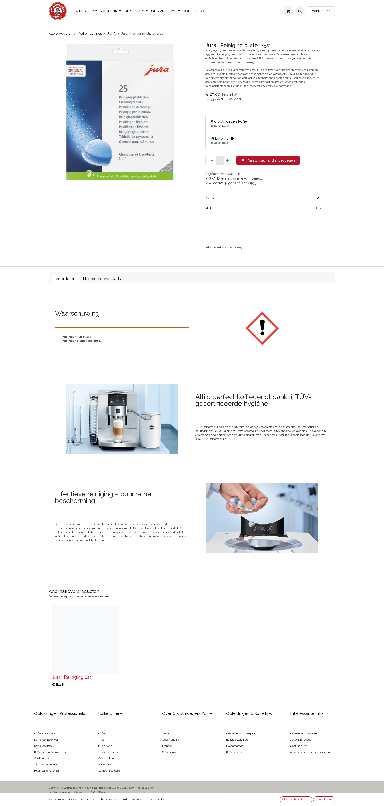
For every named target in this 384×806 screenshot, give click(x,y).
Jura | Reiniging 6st (71, 677)
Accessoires (105, 764)
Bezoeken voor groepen (240, 733)
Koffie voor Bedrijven (46, 739)
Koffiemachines (90, 34)
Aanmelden (321, 11)
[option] (192, 647)
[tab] (65, 279)
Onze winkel (170, 752)
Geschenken (106, 758)
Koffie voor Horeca (45, 733)
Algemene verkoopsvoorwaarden (310, 752)
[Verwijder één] (211, 160)
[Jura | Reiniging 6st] (85, 639)
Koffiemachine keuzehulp (50, 752)
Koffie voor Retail (44, 745)
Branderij (167, 745)
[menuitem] (86, 11)
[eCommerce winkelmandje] (288, 11)
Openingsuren (299, 745)
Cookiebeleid (164, 799)
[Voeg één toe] (229, 160)
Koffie (101, 733)
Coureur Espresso (109, 770)
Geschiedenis (170, 739)
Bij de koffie (105, 745)
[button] (300, 11)
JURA (111, 34)
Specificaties (212, 198)
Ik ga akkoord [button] (324, 799)
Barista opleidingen (237, 739)
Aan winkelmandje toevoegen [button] (271, 160)
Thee (101, 739)
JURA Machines (108, 752)
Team (165, 733)
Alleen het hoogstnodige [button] (296, 799)
